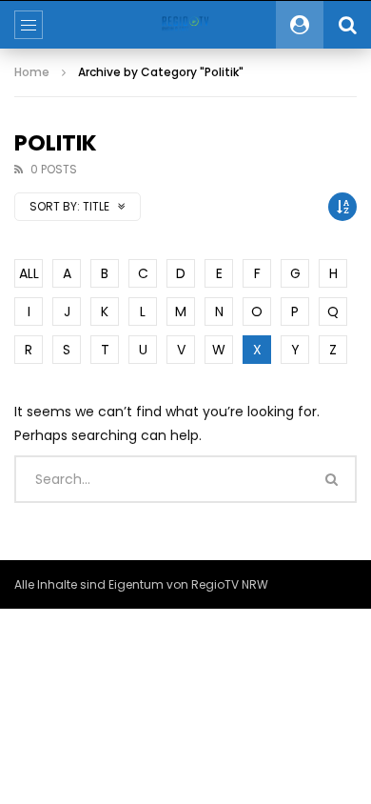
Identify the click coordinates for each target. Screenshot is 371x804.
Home (31, 72)
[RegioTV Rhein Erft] (185, 24)
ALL (29, 273)
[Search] (347, 25)
